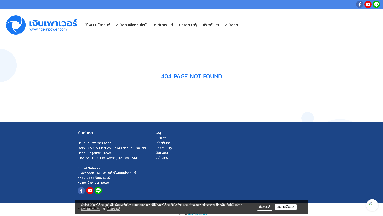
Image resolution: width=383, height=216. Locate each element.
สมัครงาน (232, 25)
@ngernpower (100, 182)
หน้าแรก (161, 137)
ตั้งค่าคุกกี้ (264, 207)
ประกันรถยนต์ (163, 25)
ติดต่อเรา (162, 152)
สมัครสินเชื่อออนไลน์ (131, 25)
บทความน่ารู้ (188, 25)
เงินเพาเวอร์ (102, 177)
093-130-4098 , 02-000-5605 (116, 158)
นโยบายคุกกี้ (113, 209)
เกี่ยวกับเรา (211, 25)
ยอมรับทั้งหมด (285, 207)
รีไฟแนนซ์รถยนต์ (97, 25)
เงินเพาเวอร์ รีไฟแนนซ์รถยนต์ (116, 172)
